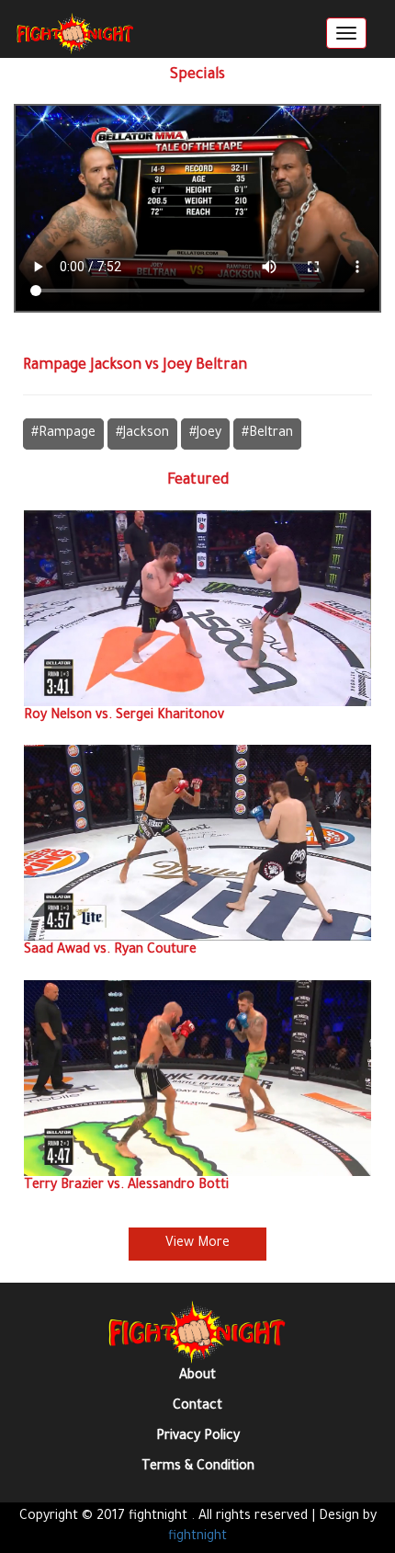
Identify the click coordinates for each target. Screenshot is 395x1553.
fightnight (197, 1537)
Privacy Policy (198, 1437)
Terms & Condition (197, 1467)
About (197, 1376)
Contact (197, 1406)
